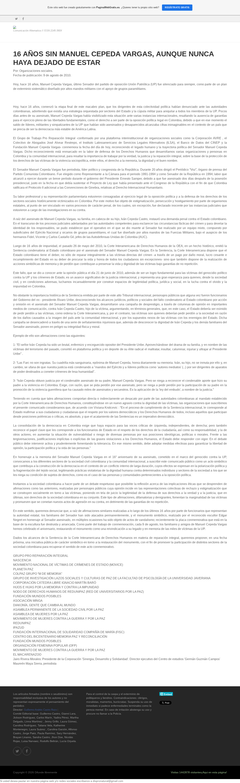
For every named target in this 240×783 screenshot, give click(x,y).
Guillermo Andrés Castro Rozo (40, 709)
